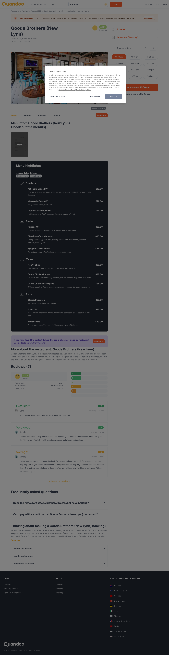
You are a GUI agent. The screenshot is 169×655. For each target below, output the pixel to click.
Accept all (113, 96)
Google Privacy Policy (83, 90)
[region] (85, 84)
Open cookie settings (57, 96)
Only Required (95, 96)
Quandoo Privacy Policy (67, 90)
